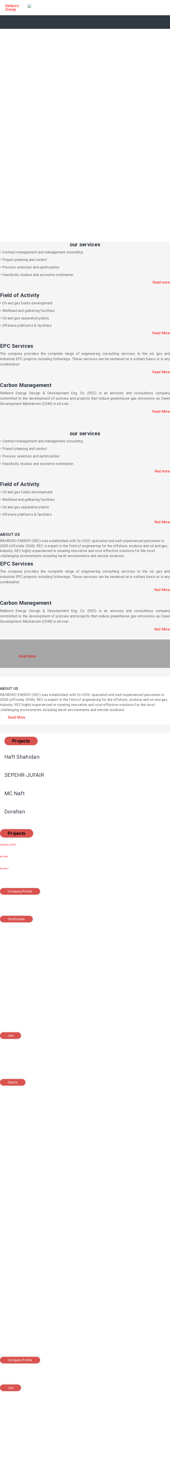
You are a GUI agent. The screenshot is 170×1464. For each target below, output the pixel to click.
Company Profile (20, 891)
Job (10, 1035)
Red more (162, 471)
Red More (162, 522)
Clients (13, 1082)
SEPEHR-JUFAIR (8, 845)
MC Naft (4, 856)
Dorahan (4, 868)
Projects (21, 741)
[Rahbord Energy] (19, 7)
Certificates (16, 919)
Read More (161, 333)
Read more (161, 282)
